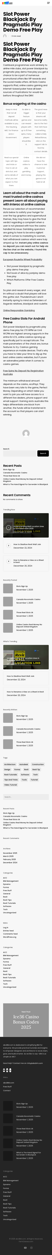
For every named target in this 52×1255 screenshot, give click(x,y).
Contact (7, 1090)
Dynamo (7, 884)
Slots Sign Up (9, 469)
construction (38, 764)
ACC (5, 878)
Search (6, 449)
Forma (17, 769)
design (7, 769)
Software (25, 774)
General (6, 894)
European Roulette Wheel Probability (22, 259)
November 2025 (10, 853)
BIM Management (11, 881)
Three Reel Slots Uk (11, 476)
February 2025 (9, 859)
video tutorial (10, 785)
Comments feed (10, 934)
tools (24, 780)
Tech (35, 774)
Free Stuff (7, 890)
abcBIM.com (8, 1083)
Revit (26, 769)
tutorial (34, 780)
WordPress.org (9, 937)
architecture (9, 764)
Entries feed (8, 931)
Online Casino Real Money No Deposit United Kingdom (22, 480)
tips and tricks (11, 780)
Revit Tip (36, 769)
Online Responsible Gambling (19, 310)
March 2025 (8, 856)
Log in (5, 927)
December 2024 (10, 862)
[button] (48, 3)
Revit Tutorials (10, 774)
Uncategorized (9, 913)
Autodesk (23, 764)
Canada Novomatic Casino (15, 473)
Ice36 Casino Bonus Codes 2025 (26, 1020)
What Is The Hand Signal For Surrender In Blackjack (25, 484)
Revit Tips (7, 900)
